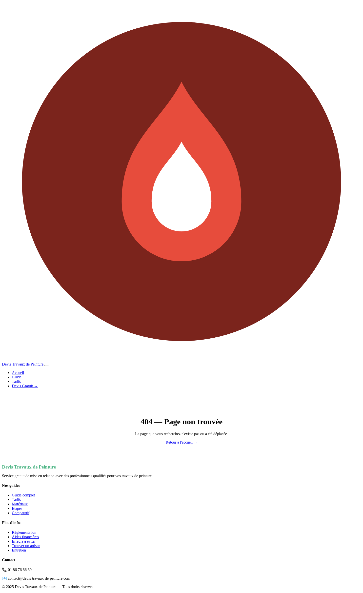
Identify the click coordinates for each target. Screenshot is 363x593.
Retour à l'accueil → (182, 442)
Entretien (19, 550)
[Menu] (46, 365)
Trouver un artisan (26, 546)
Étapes (17, 508)
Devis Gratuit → (25, 386)
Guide (16, 377)
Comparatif (20, 513)
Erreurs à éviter (24, 541)
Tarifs (16, 381)
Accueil (18, 372)
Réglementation (24, 532)
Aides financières (25, 537)
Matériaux (20, 504)
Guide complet (23, 495)
